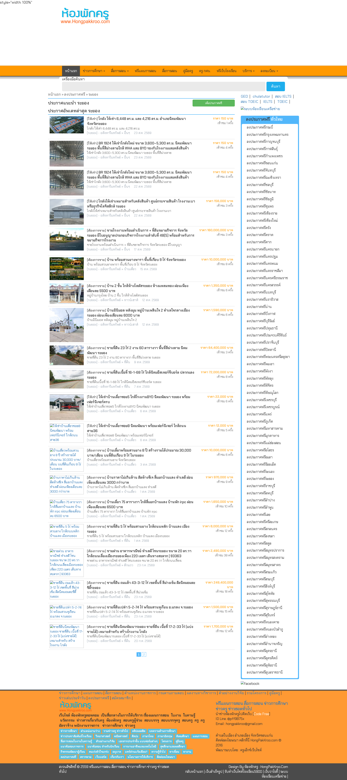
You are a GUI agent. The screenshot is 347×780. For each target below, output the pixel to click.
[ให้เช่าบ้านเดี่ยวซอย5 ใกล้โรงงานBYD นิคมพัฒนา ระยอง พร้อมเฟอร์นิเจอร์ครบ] (67, 407)
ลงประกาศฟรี (74, 94)
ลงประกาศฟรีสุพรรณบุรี (263, 600)
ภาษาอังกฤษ (164, 736)
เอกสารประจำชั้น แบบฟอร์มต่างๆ (138, 741)
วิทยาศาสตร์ (103, 736)
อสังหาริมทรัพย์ (110, 133)
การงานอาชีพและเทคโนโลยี (139, 746)
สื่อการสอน (169, 71)
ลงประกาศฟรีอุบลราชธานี (265, 672)
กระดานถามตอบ (171, 693)
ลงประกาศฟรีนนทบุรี (261, 292)
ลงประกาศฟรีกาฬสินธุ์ (262, 149)
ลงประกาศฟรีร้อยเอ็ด (261, 464)
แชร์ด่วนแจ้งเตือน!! (136, 751)
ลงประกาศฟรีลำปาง (261, 500)
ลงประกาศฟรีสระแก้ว (262, 572)
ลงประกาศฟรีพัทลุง (260, 378)
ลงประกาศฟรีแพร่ (259, 414)
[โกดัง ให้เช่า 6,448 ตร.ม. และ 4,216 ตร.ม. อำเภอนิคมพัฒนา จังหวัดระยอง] (67, 124)
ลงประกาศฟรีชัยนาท (261, 192)
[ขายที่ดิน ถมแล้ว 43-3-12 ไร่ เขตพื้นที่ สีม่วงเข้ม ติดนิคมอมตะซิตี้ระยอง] (67, 589)
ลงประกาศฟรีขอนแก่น (262, 163)
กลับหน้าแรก (194, 771)
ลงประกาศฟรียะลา (259, 457)
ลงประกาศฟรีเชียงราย (262, 213)
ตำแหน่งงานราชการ (140, 693)
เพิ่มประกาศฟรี (213, 103)
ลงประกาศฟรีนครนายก (263, 249)
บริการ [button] (248, 71)
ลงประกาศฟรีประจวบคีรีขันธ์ (267, 335)
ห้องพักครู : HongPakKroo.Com (266, 767)
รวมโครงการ (256, 693)
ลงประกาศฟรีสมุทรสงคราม (265, 557)
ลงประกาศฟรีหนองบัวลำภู (265, 629)
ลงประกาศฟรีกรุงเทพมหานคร (267, 134)
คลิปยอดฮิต (138, 731)
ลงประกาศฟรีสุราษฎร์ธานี (264, 608)
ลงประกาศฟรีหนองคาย (263, 622)
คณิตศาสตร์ (121, 736)
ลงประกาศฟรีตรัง (259, 228)
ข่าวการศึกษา (70, 693)
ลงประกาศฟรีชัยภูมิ (260, 199)
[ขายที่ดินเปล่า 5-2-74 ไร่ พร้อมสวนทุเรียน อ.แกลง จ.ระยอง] (67, 612)
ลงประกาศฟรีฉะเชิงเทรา (264, 177)
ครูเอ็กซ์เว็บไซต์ (251, 750)
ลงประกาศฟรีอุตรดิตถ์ (262, 658)
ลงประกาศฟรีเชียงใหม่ (262, 220)
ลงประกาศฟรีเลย (258, 514)
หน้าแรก (71, 71)
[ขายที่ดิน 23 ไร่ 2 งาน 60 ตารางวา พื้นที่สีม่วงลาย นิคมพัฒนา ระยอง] (67, 355)
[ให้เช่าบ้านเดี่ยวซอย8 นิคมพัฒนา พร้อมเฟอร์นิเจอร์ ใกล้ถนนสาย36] (67, 433)
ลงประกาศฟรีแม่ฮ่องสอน (264, 443)
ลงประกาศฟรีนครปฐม (262, 256)
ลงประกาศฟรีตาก (259, 242)
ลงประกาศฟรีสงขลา (261, 536)
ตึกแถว (128, 565)
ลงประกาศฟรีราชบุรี (261, 486)
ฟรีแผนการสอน (145, 71)
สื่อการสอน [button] (119, 71)
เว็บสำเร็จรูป (213, 771)
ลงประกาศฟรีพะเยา (260, 364)
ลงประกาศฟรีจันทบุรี (261, 170)
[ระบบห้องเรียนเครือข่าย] (270, 109)
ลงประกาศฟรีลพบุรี (260, 493)
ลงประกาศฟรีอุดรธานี (262, 651)
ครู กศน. (205, 71)
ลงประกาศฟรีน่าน (259, 307)
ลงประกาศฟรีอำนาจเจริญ (264, 644)
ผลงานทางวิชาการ (201, 693)
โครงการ (167, 741)
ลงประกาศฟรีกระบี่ (260, 127)
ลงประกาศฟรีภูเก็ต (260, 421)
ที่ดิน (127, 362)
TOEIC (282, 101)
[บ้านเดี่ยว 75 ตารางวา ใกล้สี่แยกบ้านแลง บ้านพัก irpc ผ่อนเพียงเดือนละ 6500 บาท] (67, 509)
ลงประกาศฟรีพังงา (260, 371)
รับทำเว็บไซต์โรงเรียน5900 (243, 771)
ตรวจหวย (85, 757)
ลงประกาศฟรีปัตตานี (261, 350)
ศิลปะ (135, 736)
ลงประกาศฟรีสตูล (259, 543)
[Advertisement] (203, 35)
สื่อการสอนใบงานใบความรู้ (77, 741)
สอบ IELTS (283, 96)
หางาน (187, 751)
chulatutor (261, 96)
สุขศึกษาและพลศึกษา (172, 746)
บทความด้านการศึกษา (162, 731)
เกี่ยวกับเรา (117, 757)
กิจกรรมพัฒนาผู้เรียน (73, 751)
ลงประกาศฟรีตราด (260, 235)
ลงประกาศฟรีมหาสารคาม (265, 428)
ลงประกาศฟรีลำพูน (260, 507)
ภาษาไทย (147, 736)
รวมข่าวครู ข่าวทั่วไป (116, 731)
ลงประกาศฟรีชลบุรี (260, 185)
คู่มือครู (188, 71)
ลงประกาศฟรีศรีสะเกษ (262, 522)
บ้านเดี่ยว (130, 269)
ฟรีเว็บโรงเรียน (227, 71)
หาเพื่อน (174, 751)
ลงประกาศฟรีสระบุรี (260, 579)
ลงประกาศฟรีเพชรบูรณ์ (263, 407)
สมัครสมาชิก (121, 698)
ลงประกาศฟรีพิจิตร (260, 385)
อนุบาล (116, 751)
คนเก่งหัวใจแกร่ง (98, 751)
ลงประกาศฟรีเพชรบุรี (262, 400)
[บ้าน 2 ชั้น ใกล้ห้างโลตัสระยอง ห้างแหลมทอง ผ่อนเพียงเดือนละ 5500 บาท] (67, 293)
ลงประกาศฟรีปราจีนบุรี (263, 342)
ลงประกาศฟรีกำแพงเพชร (265, 156)
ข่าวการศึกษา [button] (93, 71)
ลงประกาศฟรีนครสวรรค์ (264, 285)
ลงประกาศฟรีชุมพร (260, 206)
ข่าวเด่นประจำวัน (72, 698)
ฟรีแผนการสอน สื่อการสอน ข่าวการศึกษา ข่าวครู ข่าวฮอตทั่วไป (252, 706)
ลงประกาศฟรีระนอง (260, 471)
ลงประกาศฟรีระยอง (260, 478)
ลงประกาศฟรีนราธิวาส (262, 299)
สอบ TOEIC (249, 101)
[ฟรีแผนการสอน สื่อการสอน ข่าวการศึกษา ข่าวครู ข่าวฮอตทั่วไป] (85, 16)
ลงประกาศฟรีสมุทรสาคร (264, 565)
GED (244, 96)
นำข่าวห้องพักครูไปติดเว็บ (234, 714)
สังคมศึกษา (182, 736)
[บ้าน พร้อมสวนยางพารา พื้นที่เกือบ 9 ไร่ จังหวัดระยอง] (67, 268)
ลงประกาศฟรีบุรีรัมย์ (261, 321)
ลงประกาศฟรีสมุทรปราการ (265, 550)
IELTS (267, 101)
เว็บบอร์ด (100, 757)
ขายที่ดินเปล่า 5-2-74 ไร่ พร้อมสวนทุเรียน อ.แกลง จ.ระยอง (150, 607)
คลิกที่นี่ (244, 740)
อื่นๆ (127, 133)
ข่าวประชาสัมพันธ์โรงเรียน (76, 736)
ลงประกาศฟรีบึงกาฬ (261, 314)
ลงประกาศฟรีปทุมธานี (262, 328)
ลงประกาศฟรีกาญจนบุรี (263, 141)
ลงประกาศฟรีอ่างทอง (261, 636)
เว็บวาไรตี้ (271, 771)
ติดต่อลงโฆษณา (166, 757)
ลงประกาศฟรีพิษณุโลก (262, 393)
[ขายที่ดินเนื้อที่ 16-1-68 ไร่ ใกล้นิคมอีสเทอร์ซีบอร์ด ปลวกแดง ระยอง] (67, 379)
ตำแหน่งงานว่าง (90, 731)
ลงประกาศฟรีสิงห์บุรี (261, 586)
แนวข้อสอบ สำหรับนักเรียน (103, 746)
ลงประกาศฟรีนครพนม (262, 263)
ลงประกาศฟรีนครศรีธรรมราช (267, 278)
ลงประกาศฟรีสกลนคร (262, 529)
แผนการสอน (93, 693)
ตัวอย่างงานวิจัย (231, 693)
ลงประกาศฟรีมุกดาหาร (263, 435)
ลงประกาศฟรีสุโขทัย (261, 593)
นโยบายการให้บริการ (140, 757)
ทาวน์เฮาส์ (131, 300)
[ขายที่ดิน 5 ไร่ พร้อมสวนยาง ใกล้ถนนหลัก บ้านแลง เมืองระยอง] (67, 531)
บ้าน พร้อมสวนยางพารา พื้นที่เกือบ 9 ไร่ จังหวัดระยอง (146, 260)
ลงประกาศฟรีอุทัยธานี (262, 665)
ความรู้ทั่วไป (158, 751)
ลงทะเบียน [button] (268, 71)
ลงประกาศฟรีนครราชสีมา (265, 271)
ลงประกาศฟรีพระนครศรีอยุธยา (268, 357)
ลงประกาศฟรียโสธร (260, 450)
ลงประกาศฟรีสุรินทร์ (261, 615)
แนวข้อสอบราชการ (72, 746)
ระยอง (92, 133)
